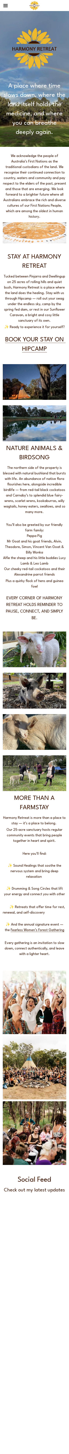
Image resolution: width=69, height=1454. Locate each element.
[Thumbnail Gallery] (34, 382)
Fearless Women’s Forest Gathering (37, 930)
